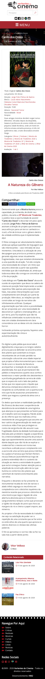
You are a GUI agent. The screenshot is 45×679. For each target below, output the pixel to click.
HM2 (31, 675)
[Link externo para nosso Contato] (16, 18)
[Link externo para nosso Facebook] (19, 18)
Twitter (5, 204)
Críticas (15, 136)
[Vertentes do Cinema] (23, 5)
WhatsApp (30, 204)
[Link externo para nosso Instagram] (22, 18)
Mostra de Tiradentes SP (14, 141)
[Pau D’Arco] (8, 599)
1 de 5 (15, 149)
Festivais (23, 136)
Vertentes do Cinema (23, 668)
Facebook (13, 204)
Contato (9, 650)
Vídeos (8, 641)
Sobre (8, 627)
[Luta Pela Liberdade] (8, 567)
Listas (8, 644)
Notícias (9, 647)
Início (4, 33)
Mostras (9, 636)
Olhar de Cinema (27, 144)
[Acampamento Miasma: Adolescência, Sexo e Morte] (8, 583)
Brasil (19, 112)
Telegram (21, 204)
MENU (24, 25)
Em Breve (10, 33)
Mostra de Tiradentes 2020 (25, 139)
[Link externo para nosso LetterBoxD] (25, 18)
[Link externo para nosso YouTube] (29, 18)
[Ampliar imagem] (22, 69)
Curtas (8, 639)
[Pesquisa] (35, 13)
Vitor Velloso (30, 41)
